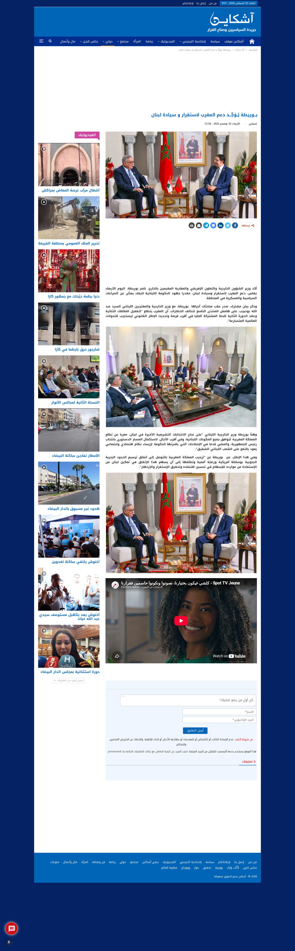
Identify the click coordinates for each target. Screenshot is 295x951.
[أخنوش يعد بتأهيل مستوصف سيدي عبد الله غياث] (69, 589)
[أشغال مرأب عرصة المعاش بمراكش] (69, 164)
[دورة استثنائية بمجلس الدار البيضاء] (69, 646)
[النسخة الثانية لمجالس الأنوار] (69, 376)
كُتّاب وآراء (233, 867)
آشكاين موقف (234, 41)
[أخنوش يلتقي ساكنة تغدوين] (69, 536)
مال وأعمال (67, 41)
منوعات (54, 862)
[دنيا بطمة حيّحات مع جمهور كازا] (69, 270)
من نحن (213, 3)
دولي (109, 41)
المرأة (137, 41)
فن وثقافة (98, 862)
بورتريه (219, 867)
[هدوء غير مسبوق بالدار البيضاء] (69, 483)
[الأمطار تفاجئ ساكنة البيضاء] (69, 429)
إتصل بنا (201, 3)
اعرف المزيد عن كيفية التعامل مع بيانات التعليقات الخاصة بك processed (148, 751)
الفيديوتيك (168, 41)
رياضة (149, 41)
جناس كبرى (90, 41)
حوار (196, 867)
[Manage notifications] (9, 942)
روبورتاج (185, 867)
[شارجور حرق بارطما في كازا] (69, 323)
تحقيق (207, 867)
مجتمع (124, 41)
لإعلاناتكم (187, 3)
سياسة (215, 41)
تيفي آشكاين (150, 862)
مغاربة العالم (169, 867)
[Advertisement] (147, 82)
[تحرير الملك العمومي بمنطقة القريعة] (69, 217)
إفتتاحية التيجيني (194, 41)
